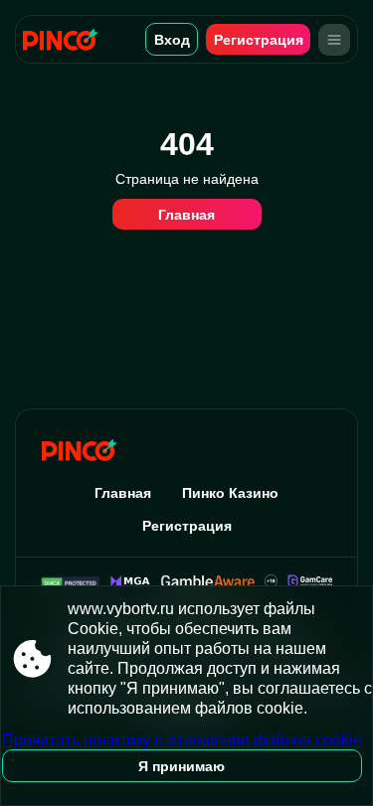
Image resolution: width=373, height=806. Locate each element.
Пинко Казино (230, 493)
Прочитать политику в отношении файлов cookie (182, 739)
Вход (172, 40)
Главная (186, 215)
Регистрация (258, 40)
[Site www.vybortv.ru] (67, 39)
